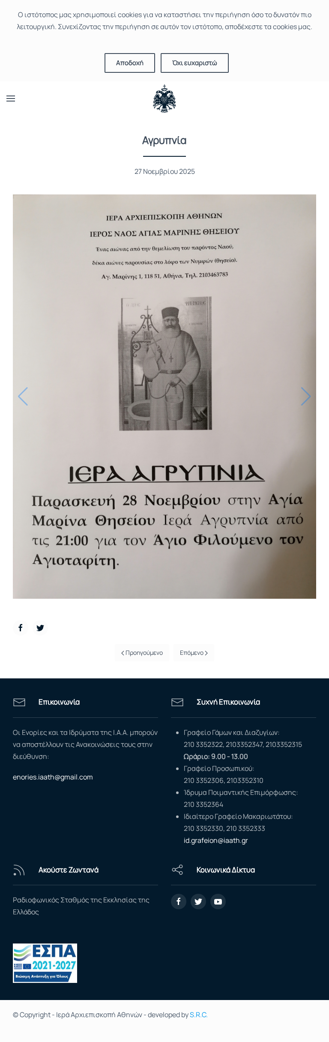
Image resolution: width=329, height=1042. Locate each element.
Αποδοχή (130, 62)
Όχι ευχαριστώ (194, 62)
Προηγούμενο (143, 652)
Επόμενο (192, 652)
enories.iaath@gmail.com (53, 777)
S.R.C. (199, 1014)
